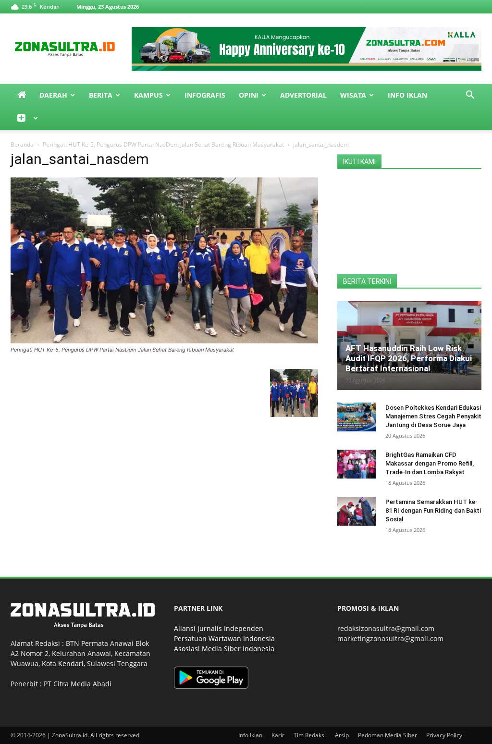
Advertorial (303, 95)
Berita (100, 95)
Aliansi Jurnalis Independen (218, 628)
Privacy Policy (444, 735)
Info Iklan (407, 95)
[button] (469, 96)
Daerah (53, 95)
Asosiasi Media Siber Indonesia (224, 648)
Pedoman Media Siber (387, 735)
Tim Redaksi (310, 735)
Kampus (148, 95)
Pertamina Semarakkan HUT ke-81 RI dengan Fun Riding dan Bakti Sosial (433, 510)
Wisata (353, 95)
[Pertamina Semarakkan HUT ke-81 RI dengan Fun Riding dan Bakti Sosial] (356, 511)
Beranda (22, 144)
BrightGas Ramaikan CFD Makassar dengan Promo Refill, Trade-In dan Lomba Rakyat (429, 463)
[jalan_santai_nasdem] (164, 341)
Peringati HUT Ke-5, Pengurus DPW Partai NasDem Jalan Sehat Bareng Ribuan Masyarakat (163, 144)
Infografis (204, 95)
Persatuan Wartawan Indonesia (224, 638)
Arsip (342, 735)
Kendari (71, 663)
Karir (277, 735)
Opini (248, 95)
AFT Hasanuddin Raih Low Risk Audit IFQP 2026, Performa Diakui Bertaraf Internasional (408, 358)
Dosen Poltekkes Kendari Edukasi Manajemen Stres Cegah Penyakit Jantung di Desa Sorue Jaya (433, 416)
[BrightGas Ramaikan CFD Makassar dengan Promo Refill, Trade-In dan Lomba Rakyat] (356, 464)
